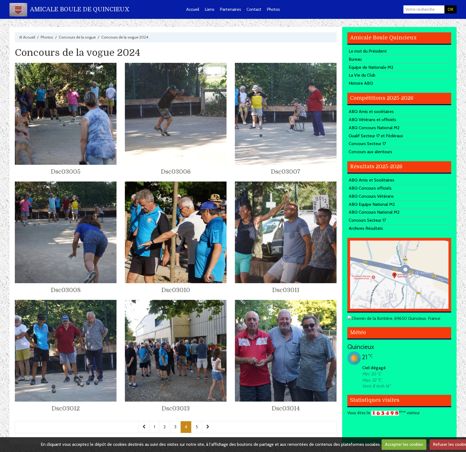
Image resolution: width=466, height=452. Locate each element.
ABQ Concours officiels (370, 188)
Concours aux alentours (370, 151)
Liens (209, 9)
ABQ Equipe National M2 (372, 204)
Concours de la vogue (77, 37)
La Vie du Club (362, 75)
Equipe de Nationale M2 (371, 67)
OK (450, 9)
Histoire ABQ (361, 83)
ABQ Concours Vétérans (371, 196)
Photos (273, 9)
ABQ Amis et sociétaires (371, 111)
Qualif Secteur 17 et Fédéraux (376, 135)
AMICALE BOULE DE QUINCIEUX (79, 9)
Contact (253, 9)
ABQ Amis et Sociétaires (371, 180)
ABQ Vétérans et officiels (372, 119)
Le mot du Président (368, 51)
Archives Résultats (366, 228)
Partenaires (230, 9)
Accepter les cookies (404, 444)
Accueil (192, 9)
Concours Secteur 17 (367, 143)
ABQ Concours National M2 (374, 127)
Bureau (355, 59)
